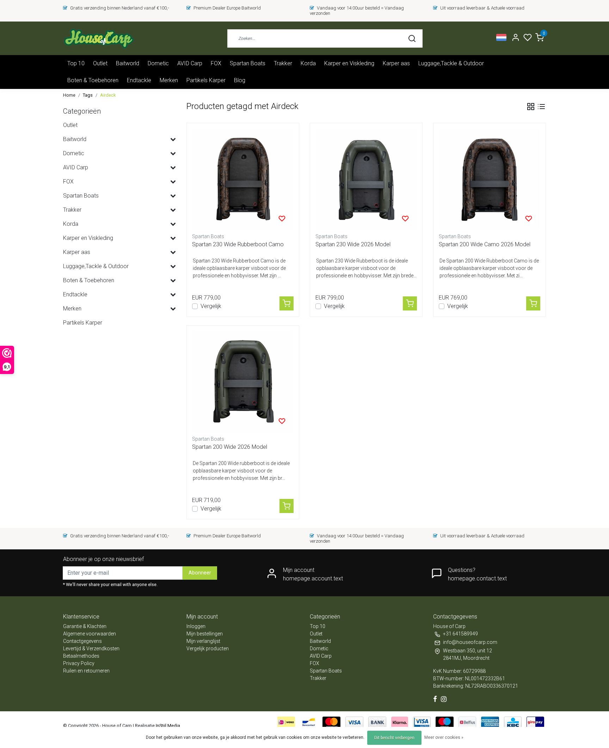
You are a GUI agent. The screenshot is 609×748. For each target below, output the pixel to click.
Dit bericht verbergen (394, 737)
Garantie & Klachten (84, 626)
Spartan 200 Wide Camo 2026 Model (484, 244)
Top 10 (76, 63)
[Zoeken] (412, 38)
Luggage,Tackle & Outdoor (451, 63)
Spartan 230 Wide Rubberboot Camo (238, 244)
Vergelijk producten (207, 648)
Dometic (158, 63)
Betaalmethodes (81, 656)
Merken (169, 80)
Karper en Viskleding (349, 63)
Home (69, 95)
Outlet (100, 63)
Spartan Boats (247, 63)
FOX (216, 63)
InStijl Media (167, 725)
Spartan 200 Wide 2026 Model (229, 447)
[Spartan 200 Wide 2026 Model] (243, 382)
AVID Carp (189, 63)
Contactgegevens (82, 641)
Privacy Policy (78, 663)
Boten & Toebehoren (92, 80)
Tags (88, 95)
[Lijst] (541, 106)
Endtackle (139, 80)
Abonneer (200, 573)
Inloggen (195, 626)
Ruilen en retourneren (86, 671)
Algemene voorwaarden (89, 634)
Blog (239, 80)
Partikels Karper (206, 80)
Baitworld (127, 63)
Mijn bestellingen (204, 634)
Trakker (283, 63)
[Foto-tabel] (530, 106)
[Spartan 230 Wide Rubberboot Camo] (243, 179)
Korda (308, 63)
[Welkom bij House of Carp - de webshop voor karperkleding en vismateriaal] (98, 38)
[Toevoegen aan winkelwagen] (286, 303)
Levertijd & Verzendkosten (91, 648)
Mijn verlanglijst (203, 641)
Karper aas (396, 63)
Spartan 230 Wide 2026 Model (352, 244)
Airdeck (108, 95)
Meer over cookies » (443, 737)
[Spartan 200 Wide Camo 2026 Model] (489, 179)
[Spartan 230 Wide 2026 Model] (366, 179)
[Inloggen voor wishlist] (282, 218)
